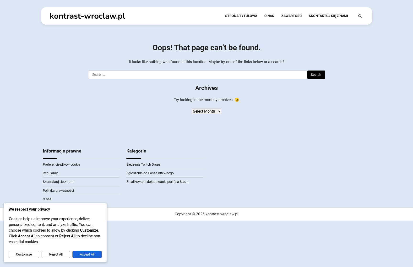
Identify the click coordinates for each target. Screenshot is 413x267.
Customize (24, 254)
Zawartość (291, 16)
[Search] (360, 16)
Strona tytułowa (241, 16)
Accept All (87, 254)
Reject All (56, 254)
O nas (269, 16)
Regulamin (51, 173)
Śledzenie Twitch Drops (143, 164)
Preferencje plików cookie (61, 164)
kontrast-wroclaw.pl (87, 16)
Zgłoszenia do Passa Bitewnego (150, 173)
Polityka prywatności (58, 190)
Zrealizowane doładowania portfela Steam (157, 182)
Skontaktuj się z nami (328, 16)
